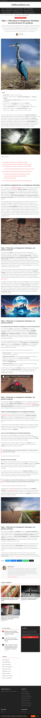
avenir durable (4, 278)
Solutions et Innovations (6, 12)
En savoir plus (24, 716)
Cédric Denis (11, 566)
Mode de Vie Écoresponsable (7, 10)
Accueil (3, 8)
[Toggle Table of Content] (1, 159)
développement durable (13, 490)
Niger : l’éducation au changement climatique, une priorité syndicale (17, 164)
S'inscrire (30, 637)
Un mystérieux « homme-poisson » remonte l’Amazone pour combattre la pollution (11, 639)
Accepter (33, 716)
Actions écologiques (9, 8)
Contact (2, 711)
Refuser (38, 716)
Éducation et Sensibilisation (29, 12)
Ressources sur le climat (18, 10)
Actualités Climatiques (18, 8)
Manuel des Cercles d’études (10, 177)
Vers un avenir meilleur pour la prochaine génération (15, 175)
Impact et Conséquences (28, 8)
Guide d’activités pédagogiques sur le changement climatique (17, 173)
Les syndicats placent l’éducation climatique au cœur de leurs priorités (19, 168)
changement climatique (16, 187)
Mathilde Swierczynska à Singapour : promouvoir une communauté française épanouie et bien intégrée (12, 632)
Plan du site (24, 711)
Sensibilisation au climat (28, 10)
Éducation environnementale (17, 12)
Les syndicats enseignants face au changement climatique (15, 162)
